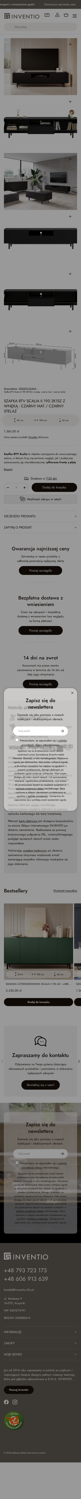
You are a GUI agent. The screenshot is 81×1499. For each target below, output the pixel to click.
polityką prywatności (38, 796)
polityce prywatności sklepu (30, 788)
